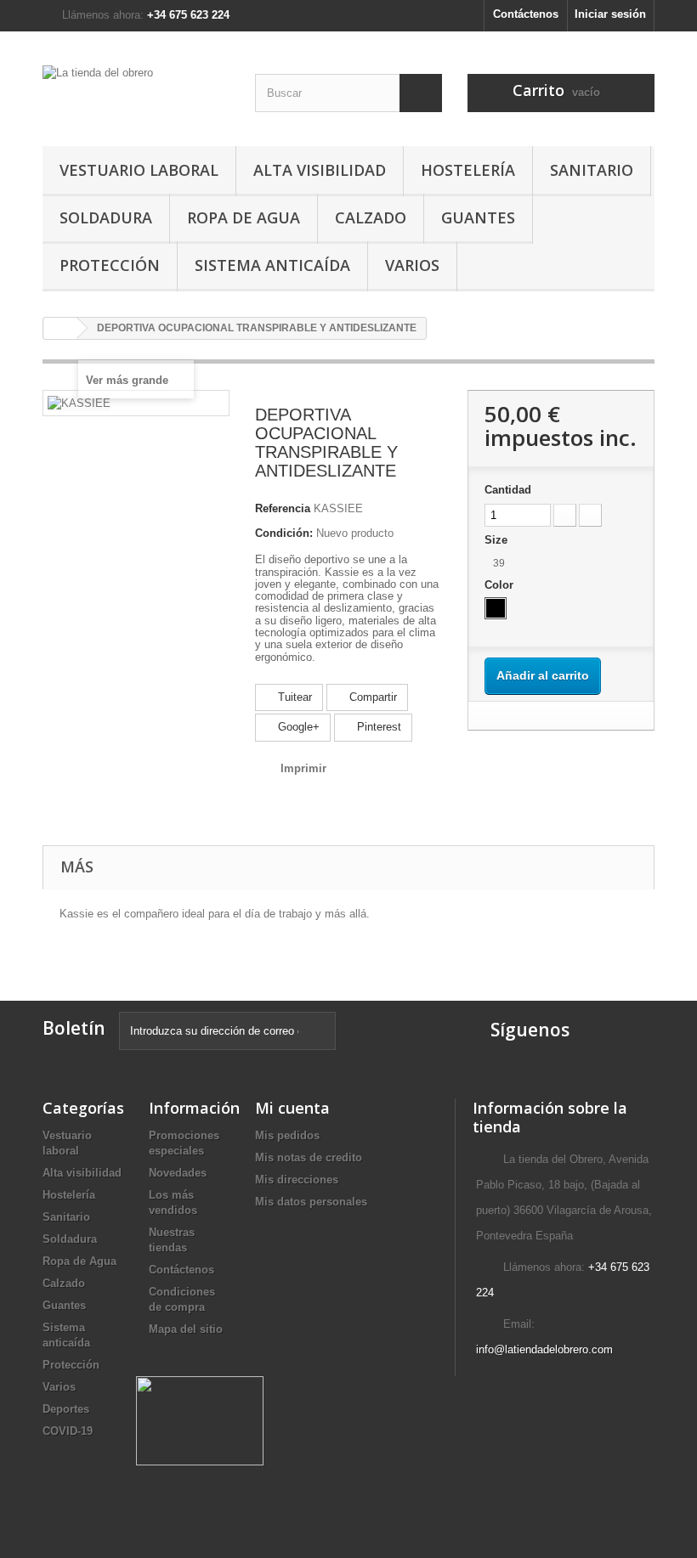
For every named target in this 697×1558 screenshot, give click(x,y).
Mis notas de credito (308, 1157)
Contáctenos (525, 14)
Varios (412, 265)
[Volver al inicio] (60, 328)
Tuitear (293, 697)
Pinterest (377, 726)
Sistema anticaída (272, 265)
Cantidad (507, 489)
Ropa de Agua (243, 217)
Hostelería (468, 170)
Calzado (370, 217)
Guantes (478, 217)
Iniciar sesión (610, 14)
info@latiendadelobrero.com (544, 1349)
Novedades (178, 1172)
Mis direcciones (296, 1179)
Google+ (297, 726)
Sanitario (591, 170)
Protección (110, 265)
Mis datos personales (311, 1201)
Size (497, 539)
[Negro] (495, 608)
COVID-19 (67, 1431)
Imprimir (303, 768)
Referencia (282, 508)
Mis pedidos (287, 1135)
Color (500, 585)
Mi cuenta (292, 1108)
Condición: (284, 533)
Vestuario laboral (139, 170)
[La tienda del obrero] (136, 95)
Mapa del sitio (186, 1329)
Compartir (371, 697)
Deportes (65, 1409)
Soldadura (106, 217)
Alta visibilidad (319, 170)
